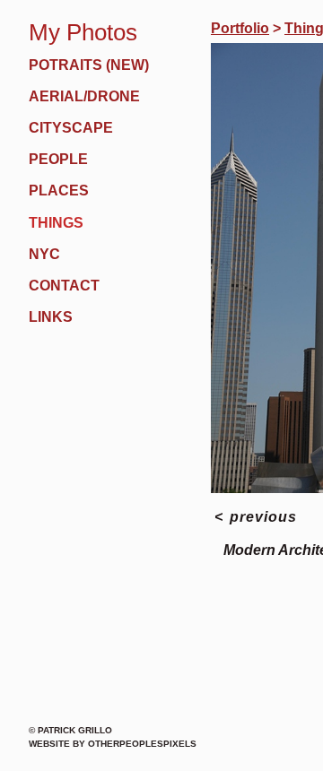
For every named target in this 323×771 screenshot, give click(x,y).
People (58, 159)
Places (59, 190)
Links (51, 317)
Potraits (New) (89, 65)
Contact (64, 285)
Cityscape (71, 127)
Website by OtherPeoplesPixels (112, 744)
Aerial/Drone (84, 96)
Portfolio (240, 28)
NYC (44, 254)
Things (56, 222)
